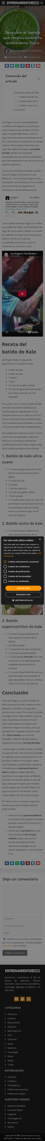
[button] (22, 600)
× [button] (40, 539)
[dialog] (22, 570)
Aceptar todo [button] (23, 588)
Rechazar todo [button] (23, 595)
